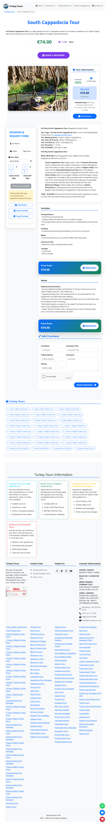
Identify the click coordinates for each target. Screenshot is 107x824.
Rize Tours (83, 630)
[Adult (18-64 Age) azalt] (11, 167)
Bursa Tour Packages (38, 666)
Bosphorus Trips (36, 662)
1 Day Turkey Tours (13, 630)
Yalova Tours (84, 734)
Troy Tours (83, 658)
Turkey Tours (10, 12)
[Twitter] (61, 571)
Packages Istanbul (62, 720)
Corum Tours (35, 687)
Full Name (45, 346)
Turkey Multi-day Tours (88, 675)
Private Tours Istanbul (88, 627)
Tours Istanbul (85, 647)
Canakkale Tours (36, 676)
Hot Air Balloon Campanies (65, 653)
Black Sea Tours (36, 652)
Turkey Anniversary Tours (89, 661)
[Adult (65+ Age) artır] (24, 171)
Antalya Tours (35, 627)
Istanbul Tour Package (63, 681)
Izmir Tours (59, 692)
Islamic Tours (60, 664)
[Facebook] (57, 571)
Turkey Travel (84, 710)
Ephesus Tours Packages (40, 723)
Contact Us (98, 6)
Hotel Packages (61, 660)
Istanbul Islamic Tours (63, 674)
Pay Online (22, 205)
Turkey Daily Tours (40, 570)
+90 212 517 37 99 (89, 613)
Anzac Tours (37, 577)
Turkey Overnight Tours (88, 679)
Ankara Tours (11, 807)
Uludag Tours (84, 717)
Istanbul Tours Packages (64, 689)
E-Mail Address (47, 355)
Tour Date (14, 157)
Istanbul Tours (60, 685)
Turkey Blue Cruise (86, 665)
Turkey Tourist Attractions (89, 699)
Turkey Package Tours (82, 6)
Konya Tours (60, 699)
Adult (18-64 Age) (14, 177)
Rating (44, 364)
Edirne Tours (35, 701)
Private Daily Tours (62, 735)
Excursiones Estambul (39, 730)
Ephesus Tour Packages (39, 715)
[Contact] (102, 812)
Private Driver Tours (63, 738)
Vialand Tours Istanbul (88, 720)
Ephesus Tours (36, 719)
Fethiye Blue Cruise (37, 733)
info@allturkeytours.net (91, 620)
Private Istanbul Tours (63, 742)
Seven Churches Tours (88, 644)
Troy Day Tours (85, 654)
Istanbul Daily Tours (62, 667)
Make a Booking (54, 55)
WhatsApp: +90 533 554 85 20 (91, 608)
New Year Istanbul (62, 710)
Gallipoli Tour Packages (39, 737)
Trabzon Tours (85, 651)
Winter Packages (85, 730)
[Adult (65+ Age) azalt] (24, 167)
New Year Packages (62, 713)
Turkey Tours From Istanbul (90, 706)
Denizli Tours (35, 694)
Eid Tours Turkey (36, 712)
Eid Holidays (35, 705)
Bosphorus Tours (37, 659)
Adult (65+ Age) (27, 177)
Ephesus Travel (36, 726)
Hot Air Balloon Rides (63, 657)
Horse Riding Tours (62, 650)
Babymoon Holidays (38, 641)
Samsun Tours (84, 634)
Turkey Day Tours (65, 6)
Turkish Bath (84, 713)
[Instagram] (66, 571)
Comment (70, 355)
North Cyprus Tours (62, 717)
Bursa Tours (35, 669)
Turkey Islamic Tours (87, 672)
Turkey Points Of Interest (89, 686)
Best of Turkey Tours (38, 648)
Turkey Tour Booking (87, 690)
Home (40, 6)
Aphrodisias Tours (37, 634)
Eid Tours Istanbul (37, 708)
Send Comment (85, 384)
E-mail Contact (22, 216)
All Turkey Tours (12, 803)
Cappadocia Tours (37, 684)
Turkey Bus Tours (86, 668)
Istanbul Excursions (62, 671)
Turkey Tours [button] (49, 6)
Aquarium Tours (36, 638)
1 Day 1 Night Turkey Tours (16, 627)
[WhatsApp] (102, 805)
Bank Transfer (22, 210)
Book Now (86, 116)
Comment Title (72, 346)
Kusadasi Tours (61, 703)
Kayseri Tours (60, 696)
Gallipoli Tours (60, 627)
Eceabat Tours (35, 698)
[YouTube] (71, 571)
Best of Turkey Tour (38, 645)
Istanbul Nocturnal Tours (65, 678)
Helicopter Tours (61, 634)
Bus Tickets (34, 673)
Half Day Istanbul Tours (64, 630)
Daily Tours (34, 691)
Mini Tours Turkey (62, 706)
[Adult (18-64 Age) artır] (11, 171)
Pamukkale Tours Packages (65, 728)
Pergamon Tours (61, 731)
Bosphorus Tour (36, 655)
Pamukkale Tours (61, 724)
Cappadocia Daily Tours (63, 135)
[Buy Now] (102, 819)
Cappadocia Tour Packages (41, 680)
